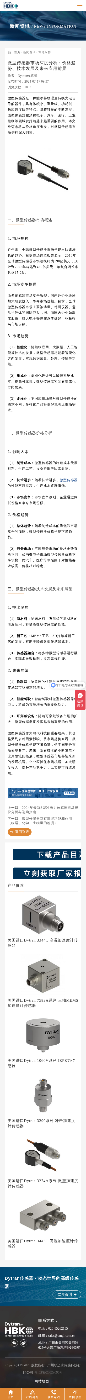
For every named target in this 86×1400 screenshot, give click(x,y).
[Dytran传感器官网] (11, 8)
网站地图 (42, 1381)
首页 (17, 52)
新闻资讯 (29, 52)
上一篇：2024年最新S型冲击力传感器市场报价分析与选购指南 (43, 810)
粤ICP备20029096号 (48, 1372)
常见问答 (44, 52)
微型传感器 (69, 480)
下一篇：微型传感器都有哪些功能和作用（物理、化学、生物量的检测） (40, 821)
